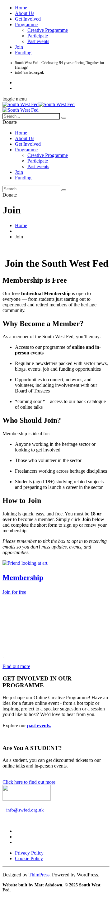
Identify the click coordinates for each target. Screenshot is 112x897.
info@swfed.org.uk (24, 809)
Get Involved (28, 19)
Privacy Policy (29, 853)
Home (21, 7)
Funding (23, 52)
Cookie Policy (29, 858)
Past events (38, 41)
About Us (24, 13)
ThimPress (39, 874)
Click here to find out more (28, 782)
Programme (26, 24)
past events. (39, 725)
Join (19, 47)
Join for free (14, 592)
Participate (37, 35)
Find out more (16, 666)
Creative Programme (47, 30)
